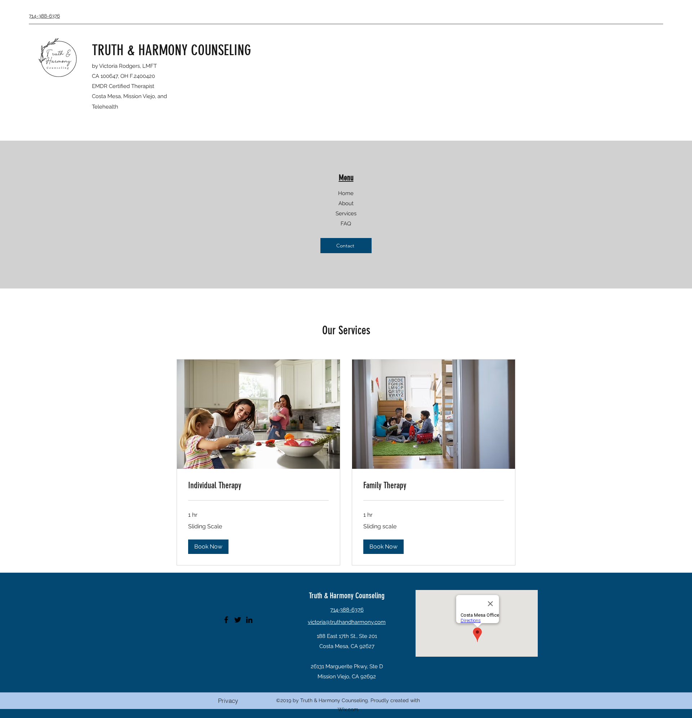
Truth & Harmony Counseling (347, 595)
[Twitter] (237, 619)
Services (346, 213)
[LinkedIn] (249, 619)
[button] (208, 546)
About (346, 203)
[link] (258, 486)
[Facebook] (226, 619)
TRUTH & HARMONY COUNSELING (171, 50)
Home (346, 193)
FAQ (346, 223)
